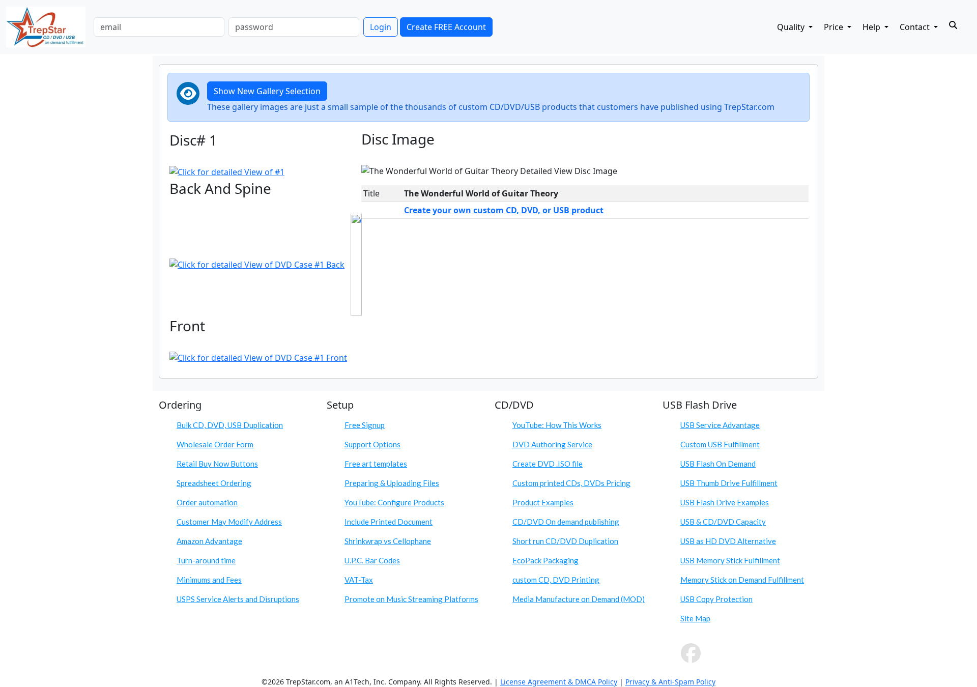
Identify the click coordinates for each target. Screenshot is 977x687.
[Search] (953, 25)
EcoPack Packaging (545, 560)
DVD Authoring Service (552, 444)
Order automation (207, 502)
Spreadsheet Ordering (214, 483)
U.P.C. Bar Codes (372, 560)
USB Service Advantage (720, 425)
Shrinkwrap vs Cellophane (387, 541)
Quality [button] (792, 27)
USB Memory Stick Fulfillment (730, 560)
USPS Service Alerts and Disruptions (238, 599)
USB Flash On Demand (718, 463)
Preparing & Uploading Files (391, 483)
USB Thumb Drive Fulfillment (729, 483)
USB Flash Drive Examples (724, 502)
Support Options (372, 444)
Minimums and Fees (209, 579)
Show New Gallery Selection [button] (267, 91)
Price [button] (834, 27)
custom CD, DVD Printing (555, 579)
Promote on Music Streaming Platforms (411, 599)
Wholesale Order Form (215, 444)
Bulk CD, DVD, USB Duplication (230, 425)
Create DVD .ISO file (547, 463)
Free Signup (364, 425)
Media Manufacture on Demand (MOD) (578, 599)
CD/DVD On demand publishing (565, 521)
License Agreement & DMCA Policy (558, 681)
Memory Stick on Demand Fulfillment (742, 579)
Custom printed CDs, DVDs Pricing (571, 483)
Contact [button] (916, 27)
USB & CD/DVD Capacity (723, 521)
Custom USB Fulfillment (720, 444)
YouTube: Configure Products (394, 502)
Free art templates (375, 463)
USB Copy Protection (716, 599)
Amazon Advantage (209, 541)
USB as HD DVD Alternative (728, 541)
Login (380, 27)
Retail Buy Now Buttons (217, 463)
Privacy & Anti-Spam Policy (670, 681)
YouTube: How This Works (556, 425)
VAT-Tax (358, 579)
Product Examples (542, 502)
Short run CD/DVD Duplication (565, 541)
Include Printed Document (388, 521)
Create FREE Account (446, 27)
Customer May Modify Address (229, 521)
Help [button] (872, 27)
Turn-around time (206, 560)
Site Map (695, 618)
